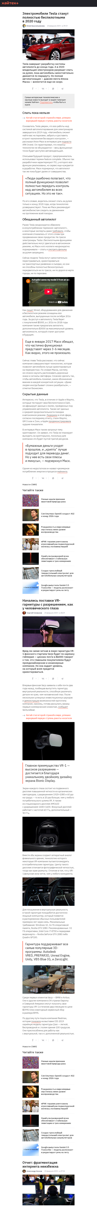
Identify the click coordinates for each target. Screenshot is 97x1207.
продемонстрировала (59, 421)
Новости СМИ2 (29, 484)
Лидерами (52, 415)
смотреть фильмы (57, 249)
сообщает (63, 706)
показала (36, 1021)
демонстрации (32, 700)
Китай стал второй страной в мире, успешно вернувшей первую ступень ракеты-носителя (49, 119)
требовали (57, 231)
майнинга (62, 471)
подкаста (66, 141)
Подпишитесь (46, 102)
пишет (30, 310)
